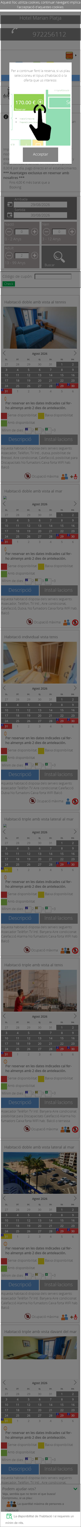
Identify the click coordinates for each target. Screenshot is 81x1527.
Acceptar (40, 154)
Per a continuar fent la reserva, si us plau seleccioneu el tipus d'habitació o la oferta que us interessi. (40, 75)
